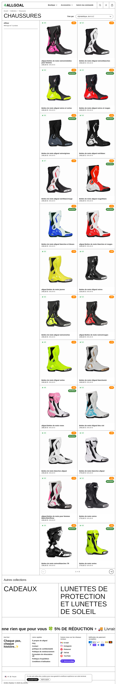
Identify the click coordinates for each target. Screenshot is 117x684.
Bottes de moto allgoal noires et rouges (96, 90)
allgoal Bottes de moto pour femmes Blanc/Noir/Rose (58, 499)
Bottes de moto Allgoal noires (96, 271)
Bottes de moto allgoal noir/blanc (96, 135)
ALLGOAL (24, 683)
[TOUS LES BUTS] (14, 5)
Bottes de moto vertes (96, 545)
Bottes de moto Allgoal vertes (58, 362)
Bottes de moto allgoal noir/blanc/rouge (58, 181)
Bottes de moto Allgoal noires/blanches (96, 43)
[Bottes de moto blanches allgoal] (96, 453)
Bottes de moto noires (96, 499)
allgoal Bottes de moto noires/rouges (96, 317)
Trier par (70, 16)
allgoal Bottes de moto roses (58, 407)
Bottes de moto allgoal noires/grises (58, 135)
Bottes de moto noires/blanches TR (58, 545)
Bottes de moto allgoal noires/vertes (58, 317)
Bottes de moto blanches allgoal (58, 453)
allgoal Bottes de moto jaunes (58, 271)
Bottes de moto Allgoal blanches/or (96, 362)
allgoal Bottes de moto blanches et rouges (96, 226)
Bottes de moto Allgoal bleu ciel (96, 407)
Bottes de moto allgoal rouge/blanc (96, 181)
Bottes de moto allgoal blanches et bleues (58, 226)
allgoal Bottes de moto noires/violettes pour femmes (58, 43)
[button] (100, 5)
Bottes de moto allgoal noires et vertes (58, 90)
